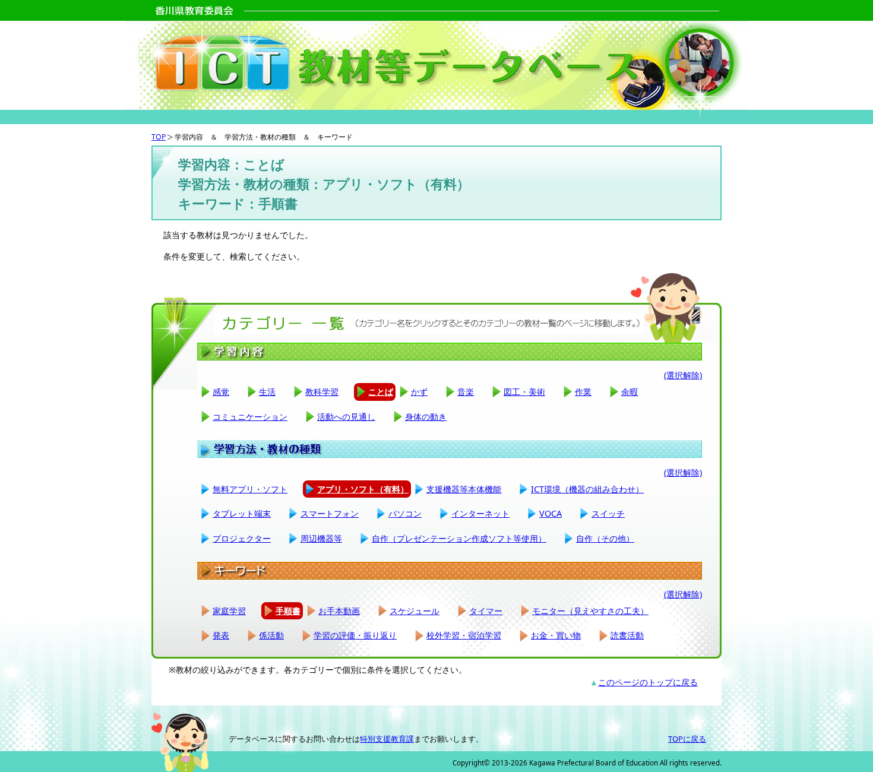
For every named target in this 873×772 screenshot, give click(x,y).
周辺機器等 (321, 538)
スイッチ (608, 513)
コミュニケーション (250, 416)
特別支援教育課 (387, 738)
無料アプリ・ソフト (250, 489)
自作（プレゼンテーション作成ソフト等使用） (459, 538)
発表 (221, 635)
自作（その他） (605, 538)
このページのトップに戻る (648, 682)
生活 (267, 391)
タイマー (485, 610)
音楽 (465, 391)
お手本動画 (339, 610)
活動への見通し (346, 416)
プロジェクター (242, 538)
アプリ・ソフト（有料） (363, 489)
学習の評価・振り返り (355, 635)
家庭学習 (229, 610)
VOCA (550, 513)
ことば (380, 391)
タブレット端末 (242, 513)
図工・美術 (524, 391)
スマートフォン (330, 513)
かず (419, 391)
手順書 (288, 610)
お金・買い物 (556, 635)
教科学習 (322, 391)
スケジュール (414, 610)
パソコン (405, 513)
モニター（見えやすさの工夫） (590, 610)
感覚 (221, 391)
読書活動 (627, 635)
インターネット (480, 513)
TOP (158, 137)
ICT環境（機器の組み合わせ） (587, 489)
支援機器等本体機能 (463, 489)
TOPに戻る (687, 738)
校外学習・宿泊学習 (463, 635)
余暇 (629, 391)
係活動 (271, 635)
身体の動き (426, 416)
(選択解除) (683, 375)
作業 (583, 391)
